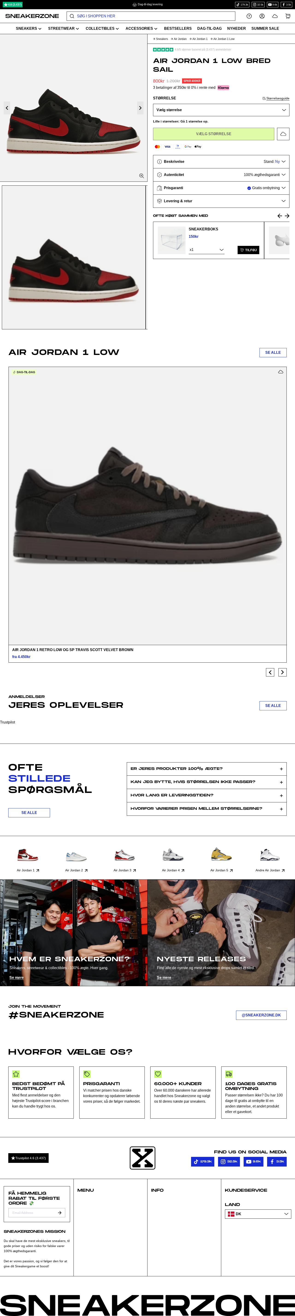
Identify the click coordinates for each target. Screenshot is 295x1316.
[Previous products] (270, 672)
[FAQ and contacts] (249, 16)
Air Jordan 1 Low (224, 39)
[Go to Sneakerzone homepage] (29, 16)
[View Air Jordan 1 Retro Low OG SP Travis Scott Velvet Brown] (147, 506)
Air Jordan (180, 39)
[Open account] (262, 16)
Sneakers (162, 39)
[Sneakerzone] (142, 1158)
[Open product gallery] (73, 108)
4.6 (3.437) (15, 4)
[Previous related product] (279, 216)
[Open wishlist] (274, 16)
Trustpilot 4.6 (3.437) (30, 1158)
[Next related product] (287, 216)
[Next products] (282, 672)
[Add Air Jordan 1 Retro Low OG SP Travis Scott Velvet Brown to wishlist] (280, 372)
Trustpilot (7, 722)
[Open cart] (287, 16)
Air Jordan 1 (200, 39)
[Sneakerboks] (172, 240)
